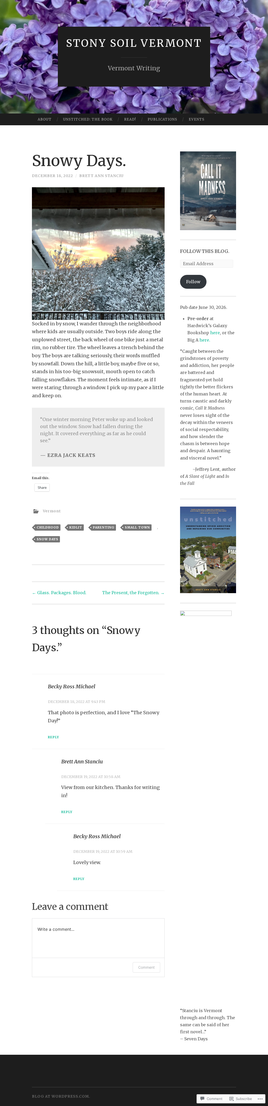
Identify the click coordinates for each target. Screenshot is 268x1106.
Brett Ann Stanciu (101, 175)
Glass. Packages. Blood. (59, 592)
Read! (130, 119)
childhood (48, 527)
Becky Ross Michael (71, 686)
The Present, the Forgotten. (133, 592)
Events (196, 119)
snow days (47, 539)
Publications (162, 119)
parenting (103, 527)
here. (204, 340)
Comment (146, 967)
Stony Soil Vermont (134, 43)
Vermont (52, 511)
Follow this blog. (204, 251)
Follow (193, 281)
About (45, 119)
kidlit (75, 527)
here (215, 332)
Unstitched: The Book (88, 119)
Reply (53, 737)
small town (137, 527)
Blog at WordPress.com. (61, 1096)
